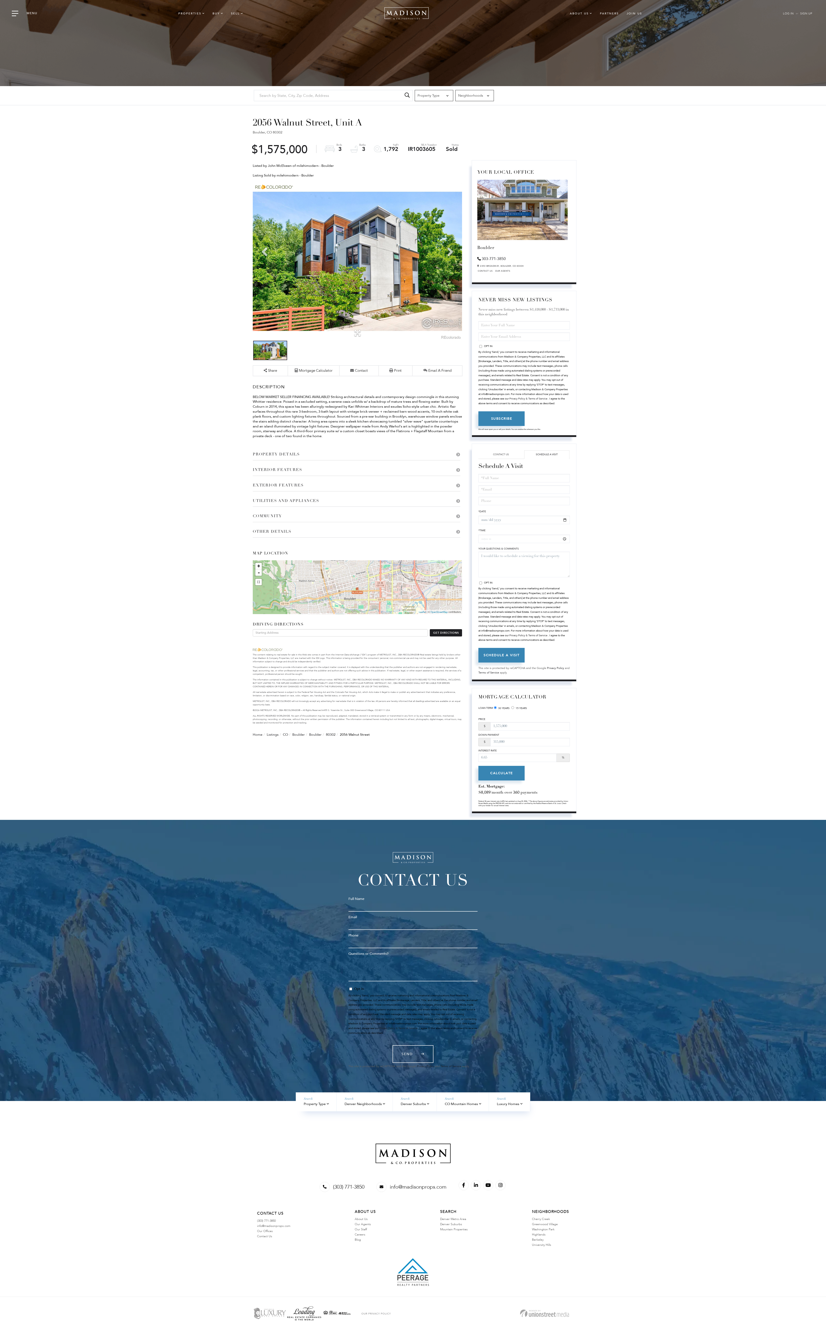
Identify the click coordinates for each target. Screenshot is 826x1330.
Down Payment (488, 735)
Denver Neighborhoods (363, 1104)
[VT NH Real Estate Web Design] (544, 1313)
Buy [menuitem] (216, 13)
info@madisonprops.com (418, 1187)
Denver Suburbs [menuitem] (451, 1224)
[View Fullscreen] (258, 582)
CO (285, 734)
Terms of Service (488, 673)
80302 (331, 734)
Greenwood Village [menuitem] (545, 1224)
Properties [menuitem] (189, 13)
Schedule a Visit (547, 454)
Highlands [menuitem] (539, 1234)
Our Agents (502, 271)
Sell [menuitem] (235, 13)
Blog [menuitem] (358, 1240)
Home (257, 734)
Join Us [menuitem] (634, 13)
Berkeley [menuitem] (538, 1240)
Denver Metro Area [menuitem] (453, 1219)
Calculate (501, 773)
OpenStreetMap (439, 612)
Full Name (356, 898)
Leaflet (422, 612)
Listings (273, 734)
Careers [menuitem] (360, 1234)
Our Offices (265, 1231)
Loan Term (485, 708)
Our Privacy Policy (376, 1313)
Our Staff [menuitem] (361, 1229)
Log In (788, 13)
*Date (482, 511)
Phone (353, 935)
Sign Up (806, 13)
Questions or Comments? (368, 953)
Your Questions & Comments (498, 548)
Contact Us (485, 271)
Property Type (315, 1104)
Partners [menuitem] (609, 13)
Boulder (298, 734)
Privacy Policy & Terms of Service (528, 398)
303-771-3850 (494, 259)
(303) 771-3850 (348, 1187)
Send (407, 1054)
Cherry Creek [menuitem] (541, 1219)
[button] (407, 95)
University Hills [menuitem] (541, 1245)
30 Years (504, 708)
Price (481, 719)
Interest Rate (487, 750)
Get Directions (446, 633)
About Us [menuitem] (579, 13)
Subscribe (501, 418)
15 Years (521, 708)
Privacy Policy (555, 668)
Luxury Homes (508, 1104)
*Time (481, 530)
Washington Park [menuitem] (543, 1229)
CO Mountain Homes (461, 1104)
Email (352, 917)
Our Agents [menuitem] (363, 1224)
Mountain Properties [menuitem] (454, 1229)
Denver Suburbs (413, 1104)
